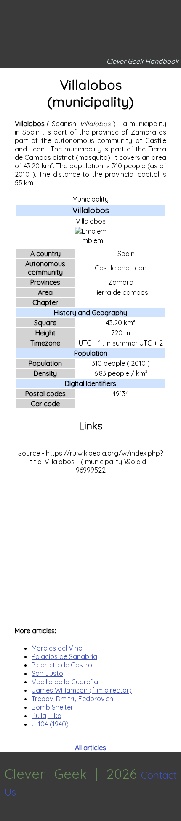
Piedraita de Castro (62, 665)
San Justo (47, 673)
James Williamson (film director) (82, 690)
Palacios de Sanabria (64, 656)
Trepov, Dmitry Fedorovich (72, 698)
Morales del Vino (57, 648)
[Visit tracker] (7, 817)
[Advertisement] (90, 546)
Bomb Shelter (52, 707)
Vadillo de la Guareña (65, 682)
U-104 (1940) (50, 724)
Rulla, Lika (46, 715)
